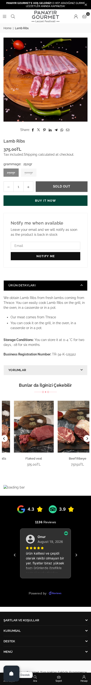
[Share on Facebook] (33, 129)
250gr (11, 172)
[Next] (87, 438)
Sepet (59, 681)
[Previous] (4, 438)
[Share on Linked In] (50, 129)
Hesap (84, 681)
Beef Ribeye (67, 458)
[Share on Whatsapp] (62, 129)
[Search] (13, 16)
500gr (28, 172)
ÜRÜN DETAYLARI (22, 285)
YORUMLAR (17, 370)
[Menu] (4, 16)
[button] (84, 16)
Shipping (30, 154)
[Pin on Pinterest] (44, 129)
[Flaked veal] (24, 427)
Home (7, 28)
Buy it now (45, 200)
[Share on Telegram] (56, 129)
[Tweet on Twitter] (38, 129)
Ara (35, 681)
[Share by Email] (68, 129)
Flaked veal (24, 458)
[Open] (11, 673)
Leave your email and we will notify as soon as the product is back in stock (44, 232)
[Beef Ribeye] (68, 427)
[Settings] (76, 16)
